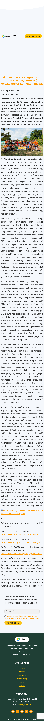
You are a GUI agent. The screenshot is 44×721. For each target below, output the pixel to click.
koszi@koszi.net (25, 705)
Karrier (22, 682)
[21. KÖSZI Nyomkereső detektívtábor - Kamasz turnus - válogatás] (22, 513)
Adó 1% (22, 686)
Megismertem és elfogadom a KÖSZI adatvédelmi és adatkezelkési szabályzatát (21, 617)
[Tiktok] (26, 711)
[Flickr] (31, 711)
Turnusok (22, 668)
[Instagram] (17, 711)
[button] (14, 36)
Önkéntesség (22, 679)
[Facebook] (13, 711)
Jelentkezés (22, 675)
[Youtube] (22, 711)
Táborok (22, 672)
